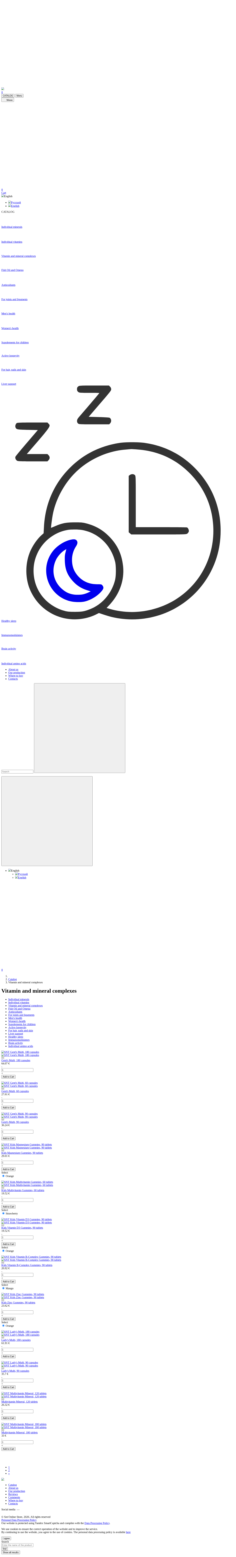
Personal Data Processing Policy (19, 1520)
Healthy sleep (15, 1036)
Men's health (15, 1018)
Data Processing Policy (97, 1523)
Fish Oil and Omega (19, 1008)
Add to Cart (8, 1076)
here (128, 1532)
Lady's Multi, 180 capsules (16, 1340)
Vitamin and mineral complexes (25, 1005)
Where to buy (15, 675)
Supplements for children (22, 1024)
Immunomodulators (19, 1039)
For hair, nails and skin (20, 1030)
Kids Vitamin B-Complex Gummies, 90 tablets (26, 1265)
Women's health (17, 1021)
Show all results (11, 1552)
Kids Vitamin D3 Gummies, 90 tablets (22, 1227)
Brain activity (15, 1043)
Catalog (12, 1484)
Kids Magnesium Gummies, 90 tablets (22, 1152)
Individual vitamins (18, 1002)
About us (13, 669)
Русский (16, 202)
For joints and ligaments (21, 1014)
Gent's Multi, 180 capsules (15, 1060)
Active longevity (17, 1027)
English (15, 205)
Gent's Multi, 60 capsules (15, 1091)
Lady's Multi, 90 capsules (15, 1370)
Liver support (15, 1033)
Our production (16, 672)
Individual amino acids (20, 1046)
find (4, 1548)
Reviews (13, 1494)
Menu (19, 95)
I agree (6, 1538)
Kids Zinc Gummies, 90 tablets (18, 1302)
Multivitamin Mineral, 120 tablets (19, 1401)
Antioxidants (15, 1011)
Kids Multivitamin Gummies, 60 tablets (22, 1190)
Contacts (13, 678)
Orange (10, 1176)
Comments (14, 1497)
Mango (9, 1288)
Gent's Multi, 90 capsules (15, 1122)
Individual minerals (18, 999)
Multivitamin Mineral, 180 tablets (19, 1432)
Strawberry (12, 1213)
